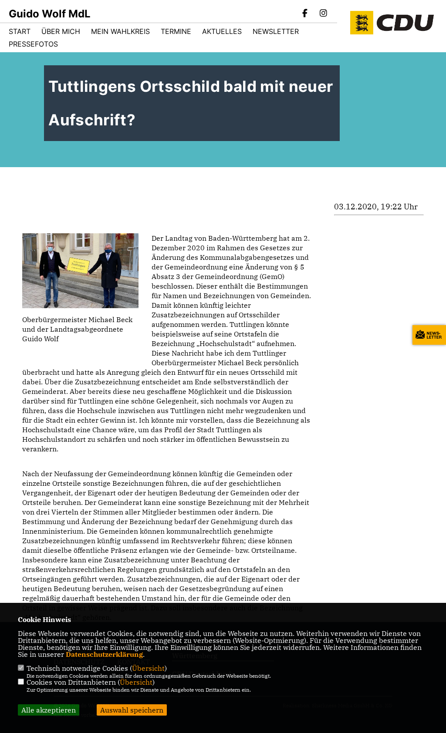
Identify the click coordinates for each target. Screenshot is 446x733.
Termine (176, 31)
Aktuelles (222, 31)
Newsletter (276, 31)
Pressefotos (33, 43)
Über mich (60, 31)
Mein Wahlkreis (120, 31)
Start (19, 31)
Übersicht (148, 668)
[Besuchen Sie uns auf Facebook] (305, 14)
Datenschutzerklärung (104, 654)
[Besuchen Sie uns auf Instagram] (323, 14)
